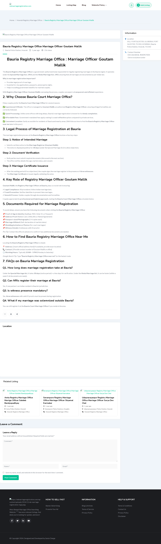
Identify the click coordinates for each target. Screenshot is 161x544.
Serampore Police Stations (54, 409)
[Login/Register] (131, 5)
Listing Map (71, 5)
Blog (84, 5)
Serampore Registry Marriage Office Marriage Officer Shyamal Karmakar (58, 400)
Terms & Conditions (125, 506)
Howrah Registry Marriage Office (29, 20)
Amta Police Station (13, 409)
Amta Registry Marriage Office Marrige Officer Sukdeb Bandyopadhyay (18, 400)
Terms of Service (88, 509)
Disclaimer (122, 516)
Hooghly (66, 409)
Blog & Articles (87, 506)
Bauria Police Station (13, 50)
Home (58, 5)
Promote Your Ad (52, 509)
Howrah (24, 50)
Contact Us (122, 509)
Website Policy (98, 5)
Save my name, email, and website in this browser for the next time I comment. (34, 472)
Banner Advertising (53, 506)
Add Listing (145, 5)
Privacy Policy (87, 513)
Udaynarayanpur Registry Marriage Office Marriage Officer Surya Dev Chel (98, 400)
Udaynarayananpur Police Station (95, 409)
